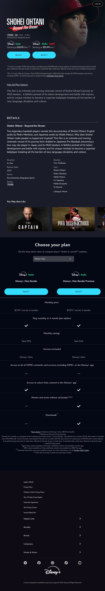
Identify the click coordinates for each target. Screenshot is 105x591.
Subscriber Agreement (31, 502)
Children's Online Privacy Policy (34, 492)
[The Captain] (28, 219)
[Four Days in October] (73, 219)
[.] (25, 562)
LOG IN (98, 4)
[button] (52, 518)
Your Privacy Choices (30, 507)
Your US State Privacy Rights (33, 497)
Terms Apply (35, 432)
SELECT (18, 55)
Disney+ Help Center (81, 450)
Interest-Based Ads (30, 513)
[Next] (100, 219)
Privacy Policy (28, 487)
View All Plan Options (17, 84)
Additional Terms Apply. (55, 76)
